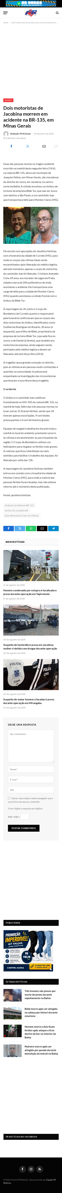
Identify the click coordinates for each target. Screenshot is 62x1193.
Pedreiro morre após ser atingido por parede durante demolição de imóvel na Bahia (41, 1050)
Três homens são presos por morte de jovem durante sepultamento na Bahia (40, 994)
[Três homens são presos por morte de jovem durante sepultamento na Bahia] (12, 995)
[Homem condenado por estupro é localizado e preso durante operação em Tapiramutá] (31, 565)
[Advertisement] (31, 61)
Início (5, 22)
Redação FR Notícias (20, 133)
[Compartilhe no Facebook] (11, 146)
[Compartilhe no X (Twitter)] (28, 146)
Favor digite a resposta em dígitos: (25, 808)
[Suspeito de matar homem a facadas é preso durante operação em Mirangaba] (31, 674)
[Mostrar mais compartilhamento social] (56, 146)
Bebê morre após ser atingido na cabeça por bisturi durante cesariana (41, 1012)
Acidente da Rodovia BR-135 (19, 505)
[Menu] (5, 13)
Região (8, 100)
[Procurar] (57, 13)
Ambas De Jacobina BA (16, 510)
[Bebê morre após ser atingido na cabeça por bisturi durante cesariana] (12, 1013)
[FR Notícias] (30, 12)
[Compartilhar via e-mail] (44, 146)
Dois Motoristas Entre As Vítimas (22, 515)
